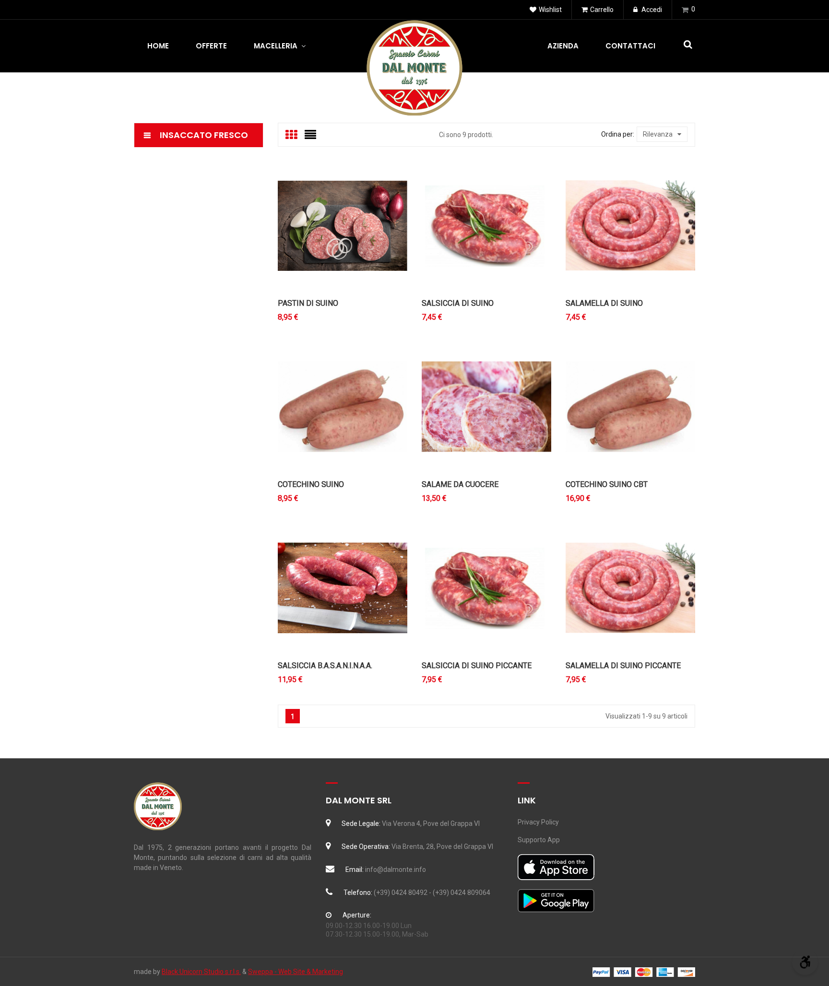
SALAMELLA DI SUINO (604, 303)
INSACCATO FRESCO (204, 135)
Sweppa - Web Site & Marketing (295, 971)
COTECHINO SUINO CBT (607, 484)
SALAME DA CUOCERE (460, 484)
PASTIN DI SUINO (308, 303)
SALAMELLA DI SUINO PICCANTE (623, 665)
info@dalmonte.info (395, 869)
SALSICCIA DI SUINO (458, 303)
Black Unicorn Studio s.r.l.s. (201, 971)
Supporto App (539, 839)
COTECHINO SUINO (311, 484)
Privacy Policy (538, 822)
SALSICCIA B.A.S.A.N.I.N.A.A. (325, 665)
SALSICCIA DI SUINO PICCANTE (477, 665)
